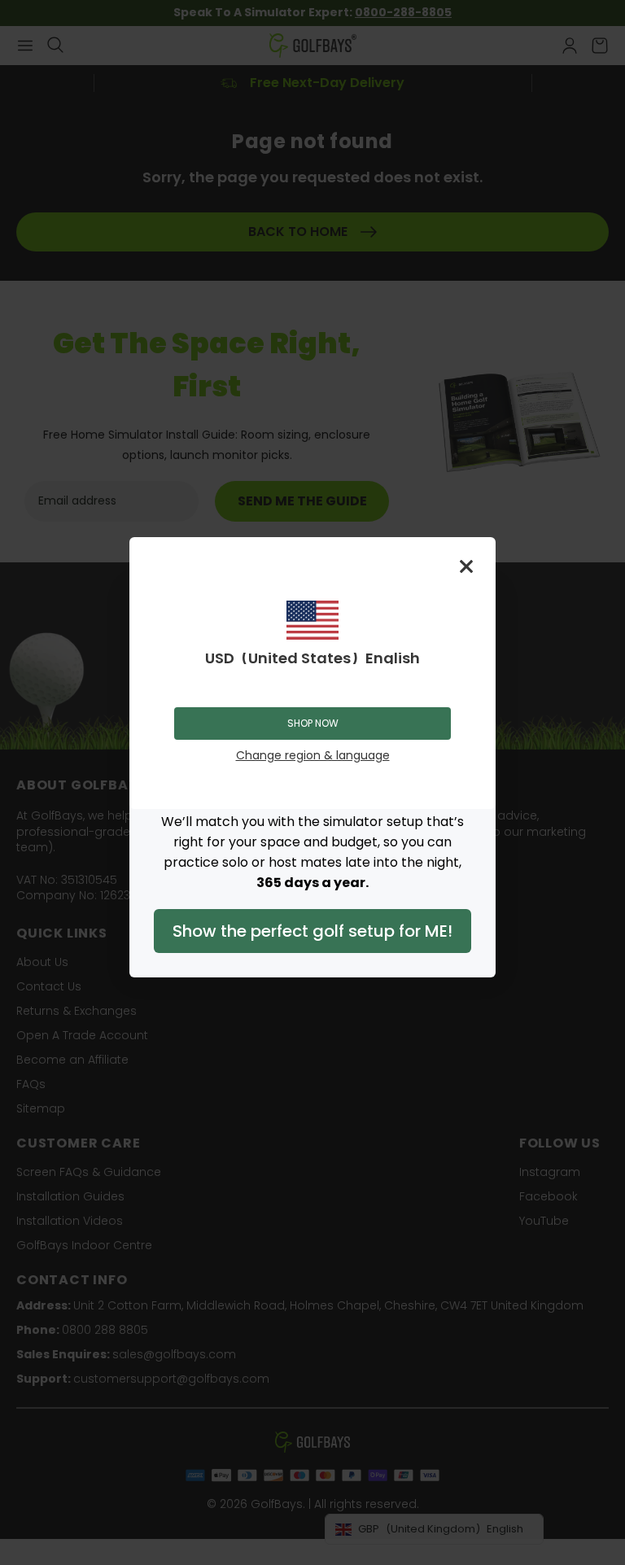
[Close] (466, 566)
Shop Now (313, 723)
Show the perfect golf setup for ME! (312, 931)
